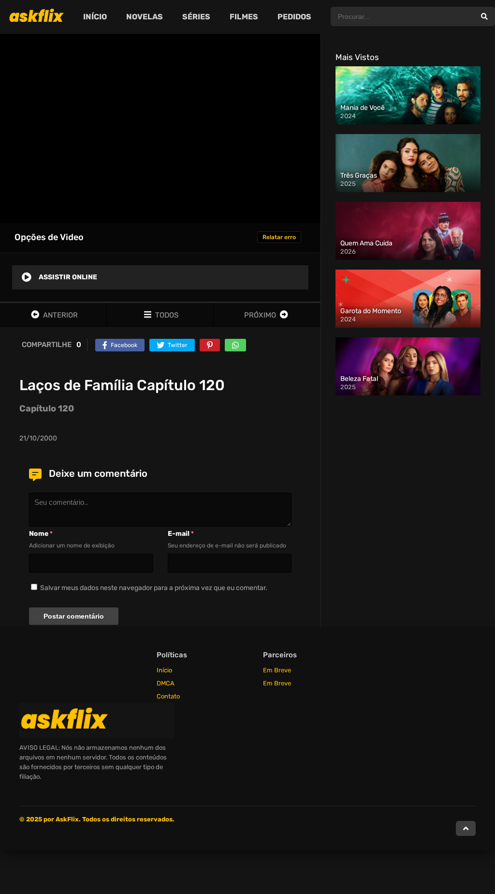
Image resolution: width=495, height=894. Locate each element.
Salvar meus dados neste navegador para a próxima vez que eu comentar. (153, 588)
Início (164, 670)
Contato (168, 696)
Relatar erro (279, 237)
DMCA (166, 683)
